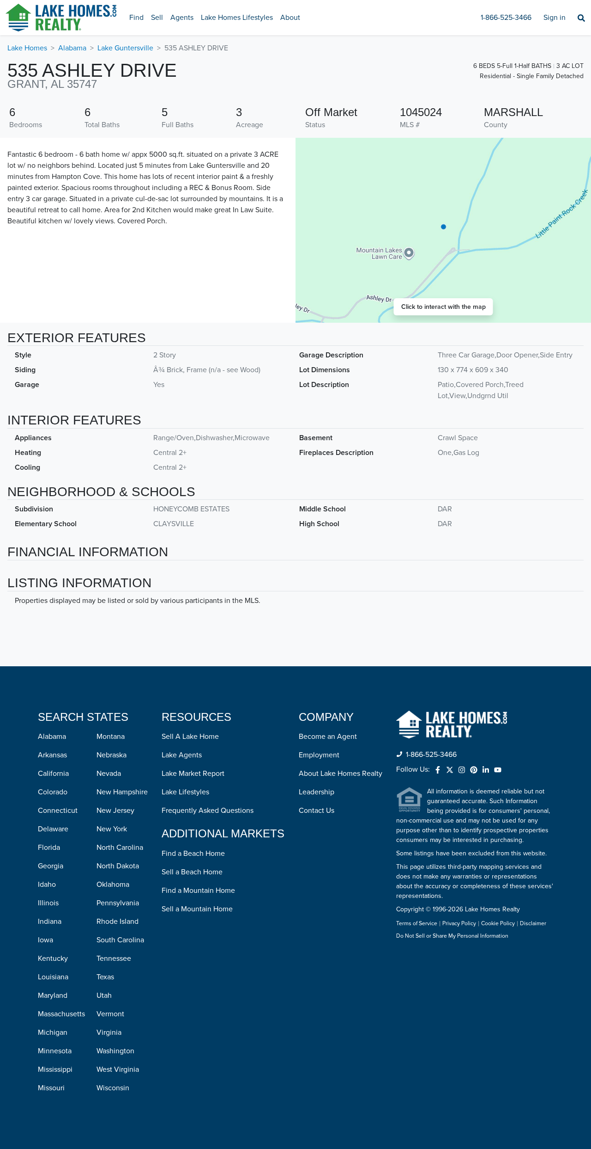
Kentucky (53, 958)
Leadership (316, 792)
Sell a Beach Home (192, 872)
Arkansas (52, 755)
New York (111, 829)
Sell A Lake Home (190, 736)
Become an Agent (328, 736)
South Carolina (120, 940)
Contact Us (316, 810)
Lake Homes (27, 48)
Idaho (47, 884)
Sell (157, 17)
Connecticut (58, 810)
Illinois (48, 903)
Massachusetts (61, 1014)
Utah (104, 995)
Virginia (108, 1032)
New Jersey (115, 810)
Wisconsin (112, 1088)
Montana (110, 736)
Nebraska (111, 755)
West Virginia (117, 1069)
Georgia (50, 866)
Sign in (554, 17)
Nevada (108, 773)
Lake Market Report (193, 773)
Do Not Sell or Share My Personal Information (452, 936)
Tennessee (113, 958)
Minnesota (55, 1051)
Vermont (110, 1014)
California (53, 773)
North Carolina (119, 847)
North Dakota (117, 866)
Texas (105, 977)
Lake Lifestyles (185, 792)
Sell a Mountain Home (197, 909)
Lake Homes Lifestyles (237, 17)
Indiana (49, 921)
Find (136, 17)
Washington (115, 1051)
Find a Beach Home (193, 853)
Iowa (45, 940)
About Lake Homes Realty (340, 773)
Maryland (52, 995)
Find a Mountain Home (198, 890)
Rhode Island (117, 921)
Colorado (52, 792)
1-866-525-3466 (506, 17)
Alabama (72, 48)
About (290, 17)
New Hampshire (122, 792)
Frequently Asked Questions (207, 810)
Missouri (51, 1088)
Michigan (52, 1032)
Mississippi (55, 1069)
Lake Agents (182, 755)
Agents (181, 17)
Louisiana (53, 977)
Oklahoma (112, 884)
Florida (49, 847)
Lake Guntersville (125, 48)
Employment (319, 755)
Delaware (53, 829)
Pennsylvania (117, 903)
